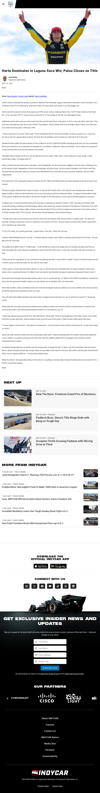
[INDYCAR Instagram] (27, 586)
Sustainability (50, 756)
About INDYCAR (50, 718)
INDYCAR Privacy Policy (74, 674)
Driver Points (24, 96)
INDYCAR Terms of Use (50, 674)
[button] (7, 698)
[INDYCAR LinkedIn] (73, 586)
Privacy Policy (43, 786)
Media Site (50, 743)
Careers (50, 724)
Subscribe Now (50, 668)
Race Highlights (41, 96)
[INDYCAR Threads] (66, 586)
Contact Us (50, 730)
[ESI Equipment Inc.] (74, 698)
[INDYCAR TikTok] (58, 586)
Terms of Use (57, 786)
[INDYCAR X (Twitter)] (34, 586)
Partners (50, 749)
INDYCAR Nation (50, 737)
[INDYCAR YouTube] (50, 586)
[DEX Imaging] (47, 698)
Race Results (12, 96)
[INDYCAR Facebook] (42, 586)
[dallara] (20, 698)
